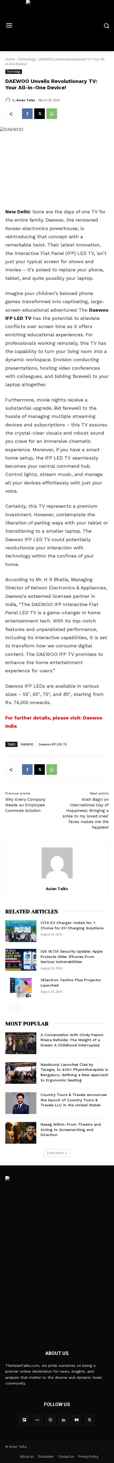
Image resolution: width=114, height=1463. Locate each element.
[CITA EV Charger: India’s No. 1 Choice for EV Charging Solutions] (20, 931)
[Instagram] (50, 1420)
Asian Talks (25, 100)
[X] (39, 113)
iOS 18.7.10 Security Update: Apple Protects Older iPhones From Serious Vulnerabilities (72, 956)
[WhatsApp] (51, 113)
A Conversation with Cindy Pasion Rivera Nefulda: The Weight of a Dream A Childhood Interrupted (72, 1040)
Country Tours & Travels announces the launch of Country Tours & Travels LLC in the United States (74, 1100)
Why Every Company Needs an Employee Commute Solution (25, 805)
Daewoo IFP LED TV (53, 744)
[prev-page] (8, 1008)
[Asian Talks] (8, 100)
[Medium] (76, 1420)
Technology (27, 59)
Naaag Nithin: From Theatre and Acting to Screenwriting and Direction (71, 1129)
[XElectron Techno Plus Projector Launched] (20, 988)
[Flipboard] (24, 1420)
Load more (55, 1153)
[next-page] (17, 1008)
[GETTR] (37, 1420)
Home (10, 59)
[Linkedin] (63, 1420)
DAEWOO (27, 744)
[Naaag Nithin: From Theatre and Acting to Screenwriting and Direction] (20, 1133)
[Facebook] (27, 113)
